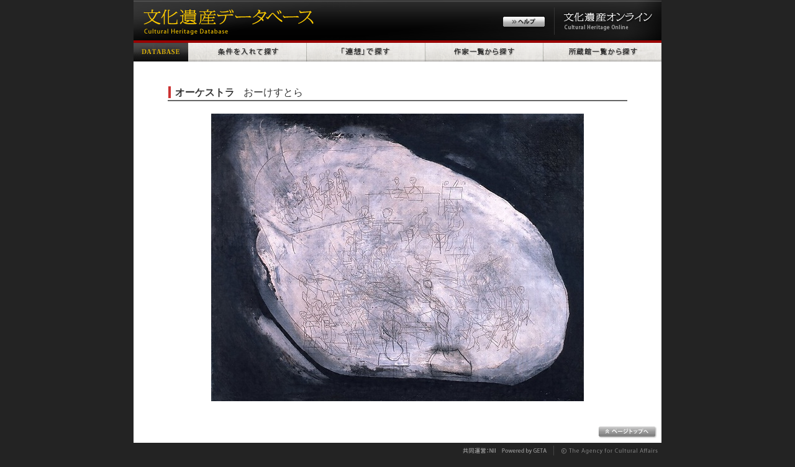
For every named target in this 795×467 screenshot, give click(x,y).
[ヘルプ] (524, 23)
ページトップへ (627, 432)
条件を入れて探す (247, 50)
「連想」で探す (366, 50)
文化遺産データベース (227, 20)
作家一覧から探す (484, 50)
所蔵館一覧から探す (602, 50)
